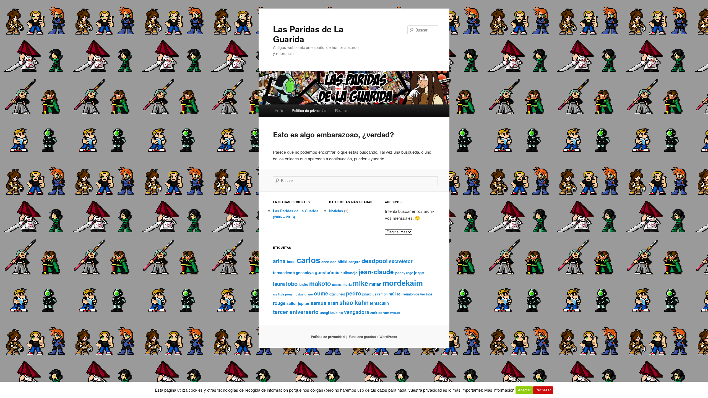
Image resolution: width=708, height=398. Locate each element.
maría (347, 284)
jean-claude (376, 271)
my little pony (283, 294)
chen (325, 261)
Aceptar (524, 390)
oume (321, 293)
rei (399, 294)
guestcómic (327, 272)
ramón (382, 294)
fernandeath (284, 272)
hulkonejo (349, 272)
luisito (303, 284)
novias (298, 294)
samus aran (324, 302)
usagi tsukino (331, 312)
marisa (337, 284)
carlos (308, 260)
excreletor (401, 261)
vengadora (356, 311)
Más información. (500, 390)
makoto (320, 283)
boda (291, 261)
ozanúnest (337, 294)
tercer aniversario (296, 312)
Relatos (341, 110)
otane (308, 294)
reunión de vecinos (418, 294)
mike (360, 283)
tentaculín (379, 303)
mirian (375, 284)
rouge (279, 303)
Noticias (336, 210)
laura (279, 283)
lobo (292, 283)
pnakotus (369, 294)
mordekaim (402, 282)
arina (279, 261)
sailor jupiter (298, 303)
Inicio (279, 110)
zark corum (379, 312)
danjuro (354, 261)
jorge (419, 272)
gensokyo (305, 272)
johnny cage (404, 273)
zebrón (395, 313)
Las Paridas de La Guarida (308, 34)
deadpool (374, 260)
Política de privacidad (309, 110)
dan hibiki (338, 261)
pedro (353, 293)
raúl (392, 294)
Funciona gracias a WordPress (373, 336)
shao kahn (354, 302)
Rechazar (543, 390)
